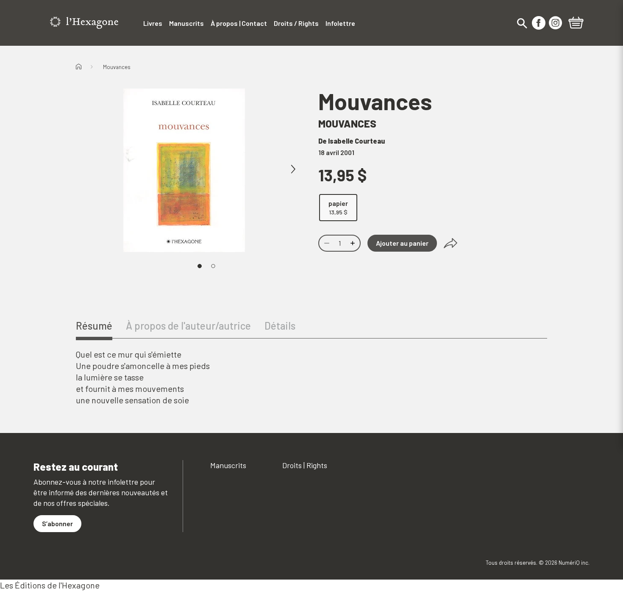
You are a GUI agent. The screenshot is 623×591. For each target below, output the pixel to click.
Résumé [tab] (94, 325)
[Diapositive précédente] (106, 169)
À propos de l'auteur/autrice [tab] (188, 325)
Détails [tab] (279, 325)
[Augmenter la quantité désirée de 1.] (353, 243)
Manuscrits (228, 465)
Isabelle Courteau (356, 141)
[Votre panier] (576, 24)
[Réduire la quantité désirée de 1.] (326, 243)
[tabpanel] (311, 377)
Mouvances (117, 67)
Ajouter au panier (402, 243)
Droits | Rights (304, 465)
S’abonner (57, 523)
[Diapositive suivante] (293, 169)
